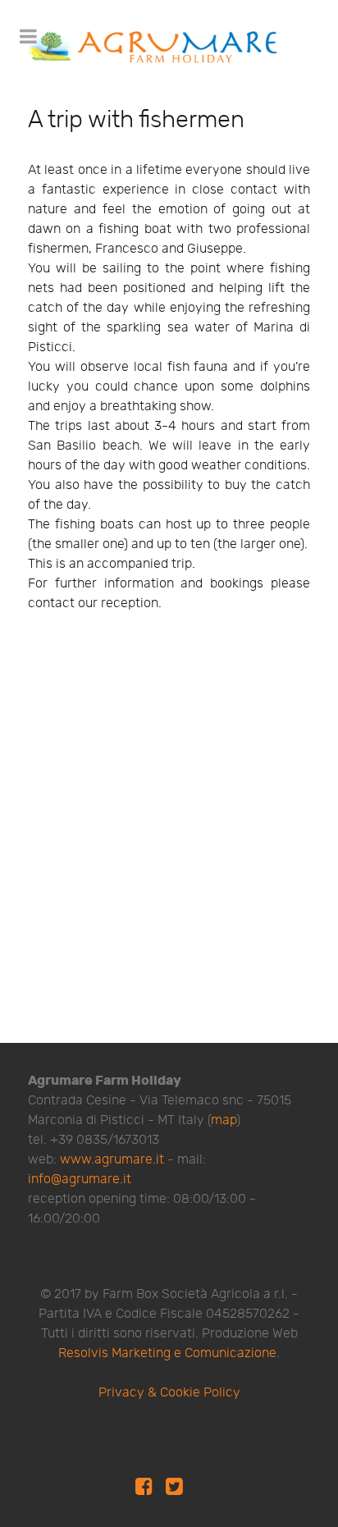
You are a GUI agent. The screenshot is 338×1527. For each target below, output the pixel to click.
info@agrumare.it (79, 1179)
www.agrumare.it (112, 1160)
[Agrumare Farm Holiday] (155, 46)
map (223, 1120)
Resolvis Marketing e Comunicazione (167, 1353)
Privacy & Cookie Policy (169, 1393)
